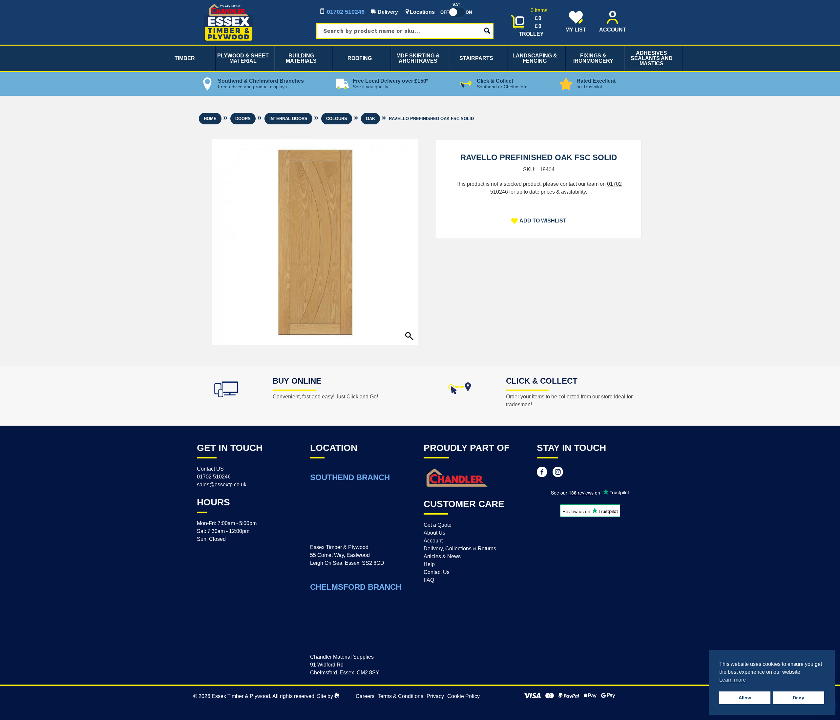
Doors (243, 118)
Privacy (435, 696)
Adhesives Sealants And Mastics (652, 58)
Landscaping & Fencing (535, 58)
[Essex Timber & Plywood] (228, 4)
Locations (422, 12)
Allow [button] (745, 697)
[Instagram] (558, 473)
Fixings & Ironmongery (593, 58)
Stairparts (476, 58)
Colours (336, 118)
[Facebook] (542, 473)
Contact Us (437, 572)
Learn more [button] (732, 680)
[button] (538, 221)
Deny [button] (798, 697)
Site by (325, 696)
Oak (370, 118)
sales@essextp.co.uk (221, 484)
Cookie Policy (463, 696)
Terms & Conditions (400, 696)
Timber (185, 58)
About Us (434, 533)
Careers (365, 696)
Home (210, 118)
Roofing (359, 58)
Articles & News (442, 556)
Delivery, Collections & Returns (460, 548)
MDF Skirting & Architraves (418, 58)
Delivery (387, 12)
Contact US (210, 469)
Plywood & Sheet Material (243, 58)
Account (433, 540)
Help (429, 564)
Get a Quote (438, 525)
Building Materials (301, 58)
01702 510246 (345, 12)
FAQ (429, 580)
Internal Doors (288, 118)
